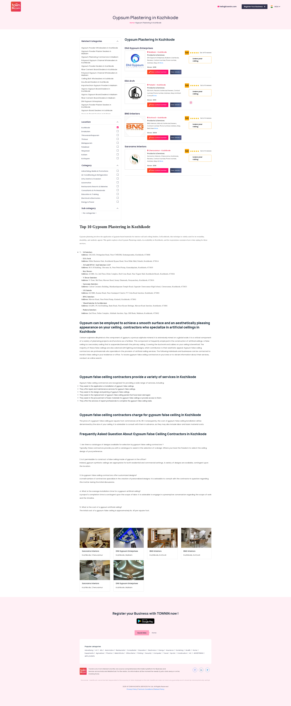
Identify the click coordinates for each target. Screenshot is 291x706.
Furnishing (179, 650)
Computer (157, 653)
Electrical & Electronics (90, 198)
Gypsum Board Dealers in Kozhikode (96, 110)
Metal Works (119, 653)
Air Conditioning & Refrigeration (94, 175)
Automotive (86, 183)
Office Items (130, 653)
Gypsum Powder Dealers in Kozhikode (97, 66)
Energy (161, 650)
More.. (162, 63)
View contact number (158, 72)
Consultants (131, 650)
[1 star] (198, 52)
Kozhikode (85, 128)
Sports (172, 653)
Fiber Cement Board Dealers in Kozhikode (99, 69)
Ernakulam (85, 131)
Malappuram (86, 143)
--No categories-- (89, 213)
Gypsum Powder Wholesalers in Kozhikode (99, 48)
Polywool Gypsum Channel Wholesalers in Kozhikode (99, 61)
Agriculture (100, 653)
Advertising (89, 650)
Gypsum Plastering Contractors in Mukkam (99, 57)
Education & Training (90, 194)
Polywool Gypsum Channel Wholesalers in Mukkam (99, 74)
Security (148, 653)
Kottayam (85, 158)
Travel (165, 653)
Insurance (170, 650)
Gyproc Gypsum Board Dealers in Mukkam (99, 94)
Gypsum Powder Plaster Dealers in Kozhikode (96, 106)
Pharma (109, 653)
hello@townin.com (228, 6)
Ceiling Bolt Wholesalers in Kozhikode (97, 78)
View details (175, 72)
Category (87, 165)
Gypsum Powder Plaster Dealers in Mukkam (96, 52)
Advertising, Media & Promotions (94, 171)
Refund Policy (159, 689)
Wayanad (85, 151)
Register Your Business (253, 6)
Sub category (89, 208)
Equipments (89, 653)
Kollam (84, 155)
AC (96, 650)
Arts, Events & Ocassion (91, 179)
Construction (182, 653)
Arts (101, 650)
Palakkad (85, 147)
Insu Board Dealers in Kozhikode (95, 82)
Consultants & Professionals (93, 190)
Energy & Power (87, 202)
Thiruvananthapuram (90, 135)
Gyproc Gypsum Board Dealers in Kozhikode (95, 90)
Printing (140, 653)
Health (188, 650)
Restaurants (120, 650)
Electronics (152, 650)
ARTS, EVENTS (90, 656)
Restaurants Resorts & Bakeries (94, 186)
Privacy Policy (132, 689)
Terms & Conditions (145, 689)
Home (132, 23)
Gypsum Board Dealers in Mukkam (96, 114)
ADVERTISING (198, 653)
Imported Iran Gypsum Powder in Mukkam (99, 85)
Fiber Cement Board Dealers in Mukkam (98, 98)
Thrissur (84, 139)
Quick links (141, 633)
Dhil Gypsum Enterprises (91, 101)
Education (142, 650)
